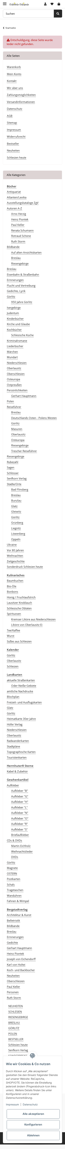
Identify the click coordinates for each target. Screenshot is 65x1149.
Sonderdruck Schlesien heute (25, 566)
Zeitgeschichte (16, 561)
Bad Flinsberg (19, 489)
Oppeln (15, 539)
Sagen (10, 467)
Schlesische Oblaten (19, 608)
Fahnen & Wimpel (18, 901)
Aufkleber (13, 785)
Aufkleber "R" (19, 824)
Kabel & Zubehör (17, 771)
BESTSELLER (15, 1039)
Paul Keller (17, 225)
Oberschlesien (16, 374)
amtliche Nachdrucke (20, 691)
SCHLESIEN (15, 1011)
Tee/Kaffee (13, 630)
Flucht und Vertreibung (21, 285)
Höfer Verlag (14, 724)
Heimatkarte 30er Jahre (21, 718)
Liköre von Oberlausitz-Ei (26, 624)
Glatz (14, 506)
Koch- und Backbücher (21, 970)
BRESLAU (14, 1022)
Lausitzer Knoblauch (19, 602)
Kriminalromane (17, 340)
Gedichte (12, 942)
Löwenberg (18, 533)
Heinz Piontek (19, 219)
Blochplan (13, 696)
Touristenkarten (17, 757)
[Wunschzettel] (52, 4)
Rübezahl (12, 462)
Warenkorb (14, 67)
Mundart (12, 357)
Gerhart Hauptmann (23, 396)
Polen (10, 401)
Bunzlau (16, 500)
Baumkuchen (15, 580)
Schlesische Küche (22, 335)
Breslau (16, 258)
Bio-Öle (11, 586)
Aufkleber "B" (19, 790)
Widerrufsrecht (16, 136)
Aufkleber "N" (19, 813)
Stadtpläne (13, 746)
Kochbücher (14, 329)
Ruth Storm (18, 241)
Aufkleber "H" (19, 801)
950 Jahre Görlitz (21, 302)
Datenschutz (14, 108)
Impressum (14, 129)
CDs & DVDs (14, 840)
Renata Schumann (22, 230)
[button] (45, 4)
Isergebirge (14, 307)
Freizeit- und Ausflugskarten (24, 702)
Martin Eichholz (21, 846)
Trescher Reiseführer (24, 451)
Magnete (12, 868)
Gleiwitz (16, 511)
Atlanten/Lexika (16, 197)
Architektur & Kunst (19, 915)
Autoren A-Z (14, 208)
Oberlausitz (14, 368)
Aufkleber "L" (19, 807)
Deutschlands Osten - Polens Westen (34, 418)
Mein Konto (14, 74)
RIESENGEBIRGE (18, 1017)
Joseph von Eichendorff (21, 959)
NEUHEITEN (15, 1006)
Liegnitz (16, 528)
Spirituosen (14, 613)
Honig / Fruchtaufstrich (21, 597)
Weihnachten (15, 555)
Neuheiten (13, 150)
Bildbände (13, 247)
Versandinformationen (21, 102)
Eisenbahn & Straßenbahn (23, 274)
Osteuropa (13, 379)
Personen (13, 992)
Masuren (16, 429)
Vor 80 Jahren (15, 550)
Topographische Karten (21, 752)
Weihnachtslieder (22, 851)
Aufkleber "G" (19, 796)
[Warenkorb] (59, 4)
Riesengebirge (20, 263)
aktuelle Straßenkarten (21, 680)
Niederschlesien (17, 362)
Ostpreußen (14, 385)
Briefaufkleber (20, 835)
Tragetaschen (15, 890)
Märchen (12, 351)
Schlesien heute (16, 157)
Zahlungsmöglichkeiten (21, 95)
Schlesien (12, 666)
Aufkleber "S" (19, 829)
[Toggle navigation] (4, 2)
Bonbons (12, 591)
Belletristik (13, 920)
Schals (11, 884)
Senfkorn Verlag (17, 478)
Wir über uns (15, 88)
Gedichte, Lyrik (16, 291)
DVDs (14, 857)
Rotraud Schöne (21, 236)
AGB (9, 116)
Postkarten (13, 879)
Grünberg (17, 522)
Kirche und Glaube (18, 324)
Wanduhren (14, 895)
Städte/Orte (14, 484)
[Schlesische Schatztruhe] (19, 4)
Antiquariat (14, 191)
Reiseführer (14, 407)
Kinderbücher (15, 318)
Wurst (10, 636)
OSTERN (12, 873)
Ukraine (12, 544)
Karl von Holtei (16, 964)
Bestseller (13, 143)
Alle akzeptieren (33, 1114)
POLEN (12, 1033)
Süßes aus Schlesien (19, 641)
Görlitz (11, 296)
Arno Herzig (18, 214)
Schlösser (13, 473)
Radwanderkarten (18, 741)
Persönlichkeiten (17, 390)
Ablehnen (33, 1135)
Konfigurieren (33, 1124)
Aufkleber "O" (19, 818)
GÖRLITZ (13, 1028)
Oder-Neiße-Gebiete (23, 685)
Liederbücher (15, 346)
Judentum (13, 313)
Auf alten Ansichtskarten (26, 252)
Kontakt (11, 81)
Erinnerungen (15, 280)
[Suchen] (58, 14)
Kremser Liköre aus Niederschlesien (33, 619)
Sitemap (12, 122)
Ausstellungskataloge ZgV (22, 202)
